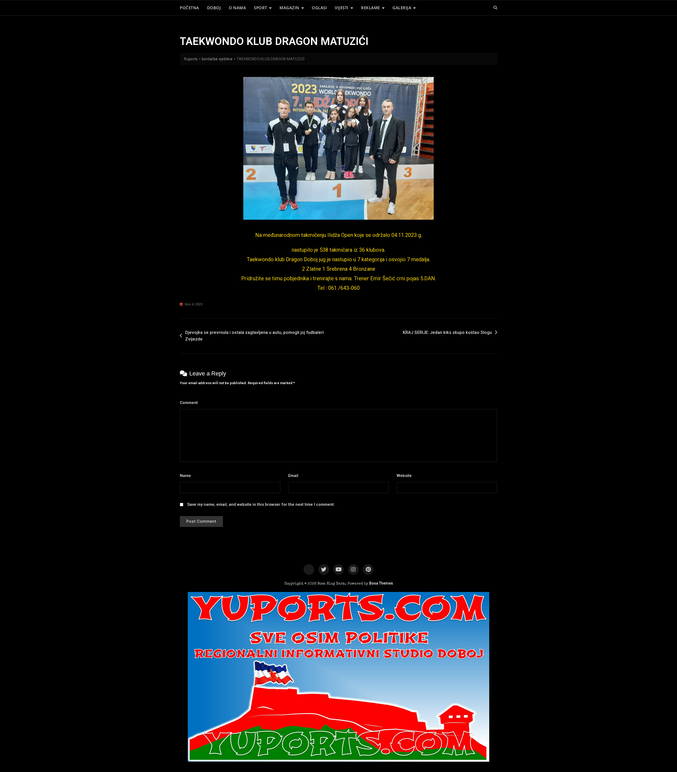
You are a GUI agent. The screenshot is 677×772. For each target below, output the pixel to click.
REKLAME (370, 7)
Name (187, 475)
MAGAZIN (289, 7)
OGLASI (319, 7)
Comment (190, 402)
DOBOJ (214, 7)
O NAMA (237, 7)
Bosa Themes (381, 583)
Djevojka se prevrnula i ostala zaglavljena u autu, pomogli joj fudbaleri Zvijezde (254, 336)
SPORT (260, 7)
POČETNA (189, 7)
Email (294, 475)
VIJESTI (342, 7)
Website (404, 475)
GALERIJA (401, 7)
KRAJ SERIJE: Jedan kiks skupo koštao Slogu (447, 332)
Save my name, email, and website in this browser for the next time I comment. (261, 504)
